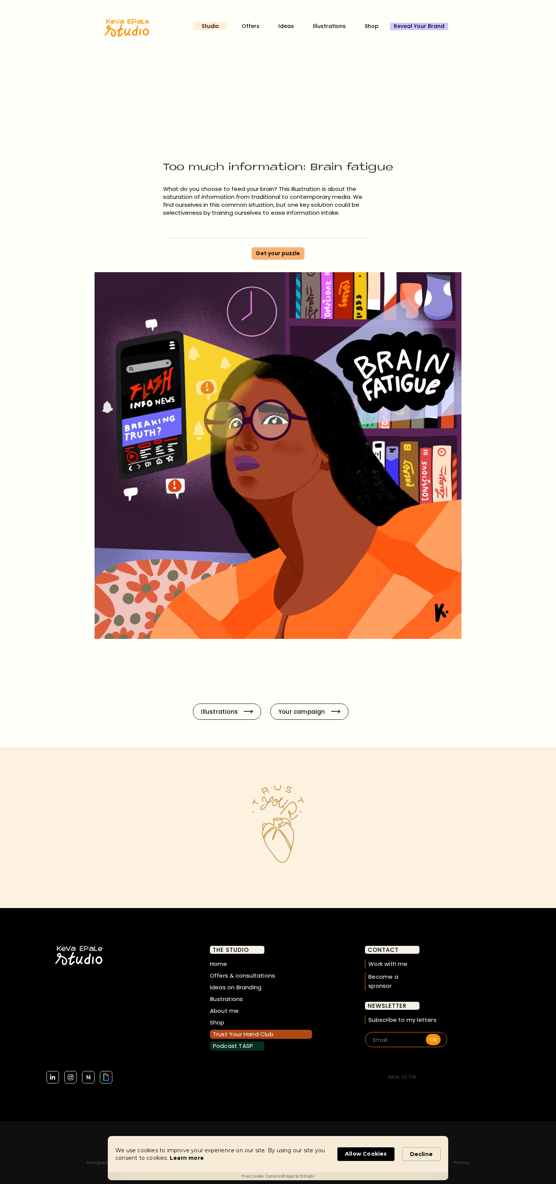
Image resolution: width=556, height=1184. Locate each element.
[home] (126, 34)
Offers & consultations (242, 975)
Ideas (286, 26)
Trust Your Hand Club (243, 1034)
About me (224, 1011)
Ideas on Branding (235, 987)
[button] (214, 26)
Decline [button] (421, 1154)
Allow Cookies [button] (366, 1153)
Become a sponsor (383, 981)
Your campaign (301, 712)
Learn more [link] (187, 1158)
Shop (372, 26)
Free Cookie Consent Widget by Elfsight (278, 1176)
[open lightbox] (278, 456)
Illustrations (329, 26)
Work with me (387, 964)
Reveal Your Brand (419, 26)
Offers (250, 26)
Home (218, 964)
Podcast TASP (233, 1046)
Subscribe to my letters (402, 1020)
